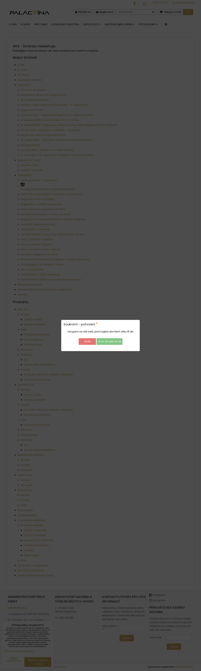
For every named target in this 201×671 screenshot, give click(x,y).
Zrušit (87, 341)
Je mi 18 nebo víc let (109, 341)
